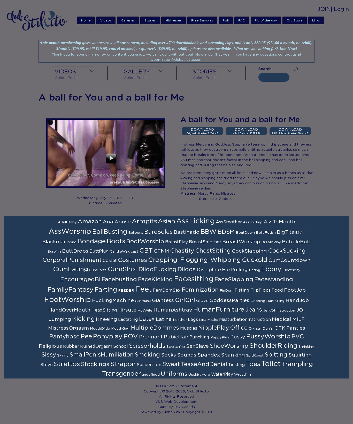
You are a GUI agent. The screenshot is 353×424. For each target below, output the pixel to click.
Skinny (62, 355)
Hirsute (127, 310)
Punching (199, 337)
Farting (106, 289)
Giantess (163, 300)
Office (239, 328)
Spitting (276, 355)
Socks (168, 355)
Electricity (291, 270)
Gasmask (143, 301)
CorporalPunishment (72, 260)
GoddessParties (229, 300)
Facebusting (119, 279)
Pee (86, 336)
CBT (146, 250)
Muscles (188, 328)
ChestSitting (213, 251)
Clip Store (295, 20)
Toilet (271, 364)
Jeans (253, 310)
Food (277, 290)
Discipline (209, 269)
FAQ (241, 20)
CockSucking (287, 251)
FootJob (295, 290)
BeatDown (245, 232)
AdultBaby (67, 222)
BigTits (285, 232)
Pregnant (151, 336)
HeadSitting (104, 310)
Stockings (95, 364)
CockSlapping (249, 251)
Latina (164, 319)
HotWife (144, 310)
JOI (300, 310)
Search (265, 69)
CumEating (70, 269)
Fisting (242, 290)
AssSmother (229, 222)
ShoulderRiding (273, 346)
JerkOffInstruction (279, 310)
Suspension (149, 365)
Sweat (171, 364)
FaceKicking (155, 279)
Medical (281, 319)
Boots (116, 241)
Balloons (135, 232)
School (120, 346)
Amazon (90, 221)
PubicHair (176, 336)
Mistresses (173, 20)
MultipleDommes (155, 328)
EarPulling (235, 269)
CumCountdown (289, 260)
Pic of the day (266, 20)
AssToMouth (279, 221)
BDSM (226, 232)
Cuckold (254, 260)
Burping (54, 251)
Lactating (128, 319)
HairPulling (275, 301)
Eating (254, 270)
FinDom (227, 290)
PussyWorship (268, 336)
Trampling (297, 364)
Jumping (60, 319)
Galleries (128, 20)
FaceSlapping (233, 279)
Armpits (144, 221)
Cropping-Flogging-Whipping (194, 260)
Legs (193, 319)
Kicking (83, 319)
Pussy (237, 336)
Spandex (208, 355)
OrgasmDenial (261, 328)
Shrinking (306, 347)
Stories (150, 20)
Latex (147, 319)
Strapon (123, 364)
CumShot (122, 269)
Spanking (233, 355)
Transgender (121, 373)
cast (134, 251)
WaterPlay (222, 374)
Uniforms (174, 374)
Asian (166, 221)
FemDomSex (167, 290)
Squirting (300, 355)
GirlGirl (185, 300)
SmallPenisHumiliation (102, 355)
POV (131, 336)
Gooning (257, 301)
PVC (297, 336)
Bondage (92, 241)
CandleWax (120, 251)
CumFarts (97, 270)
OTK (279, 328)
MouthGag (120, 328)
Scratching (175, 347)
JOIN (324, 9)
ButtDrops (75, 251)
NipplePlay (213, 328)
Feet (143, 289)
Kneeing (106, 319)
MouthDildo (100, 328)
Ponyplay (107, 336)
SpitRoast (255, 355)
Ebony (271, 269)
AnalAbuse (117, 221)
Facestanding (273, 279)
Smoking (147, 355)
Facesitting (193, 279)
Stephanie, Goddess (216, 199)
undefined (151, 374)
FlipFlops (260, 290)
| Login (340, 9)
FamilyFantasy (71, 289)
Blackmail (54, 241)
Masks (212, 320)
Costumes (132, 260)
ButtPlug (99, 251)
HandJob (297, 300)
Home (86, 20)
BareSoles (158, 232)
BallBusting (109, 232)
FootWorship (67, 300)
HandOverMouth (69, 310)
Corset (110, 261)
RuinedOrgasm (96, 346)
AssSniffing (253, 222)
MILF (298, 319)
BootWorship (145, 241)
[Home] (38, 19)
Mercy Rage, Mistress (216, 193)
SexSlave (197, 346)
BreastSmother (205, 242)
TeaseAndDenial (204, 364)
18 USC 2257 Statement (176, 386)
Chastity (182, 251)
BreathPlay (271, 242)
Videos (105, 20)
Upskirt (194, 374)
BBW (209, 232)
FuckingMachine (113, 300)
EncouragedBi (80, 279)
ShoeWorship (229, 346)
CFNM (161, 251)
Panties (295, 328)
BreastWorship (241, 241)
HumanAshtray (173, 310)
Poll (226, 20)
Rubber (71, 346)
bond (71, 242)
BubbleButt (296, 241)
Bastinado (186, 232)
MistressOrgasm (68, 328)
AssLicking (195, 221)
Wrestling (242, 374)
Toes (253, 364)
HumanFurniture (218, 309)
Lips (202, 320)
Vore (206, 374)
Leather (180, 320)
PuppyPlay (219, 337)
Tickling (236, 365)
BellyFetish (266, 232)
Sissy (48, 355)
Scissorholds (147, 346)
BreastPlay (176, 242)
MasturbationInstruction (245, 319)
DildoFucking (158, 269)
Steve (46, 365)
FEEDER (126, 290)
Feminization (200, 290)
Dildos (187, 269)
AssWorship (70, 231)
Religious (50, 346)
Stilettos (67, 364)
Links (316, 20)
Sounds (186, 355)
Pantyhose (64, 336)
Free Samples (202, 20)
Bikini (299, 232)
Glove (202, 301)
